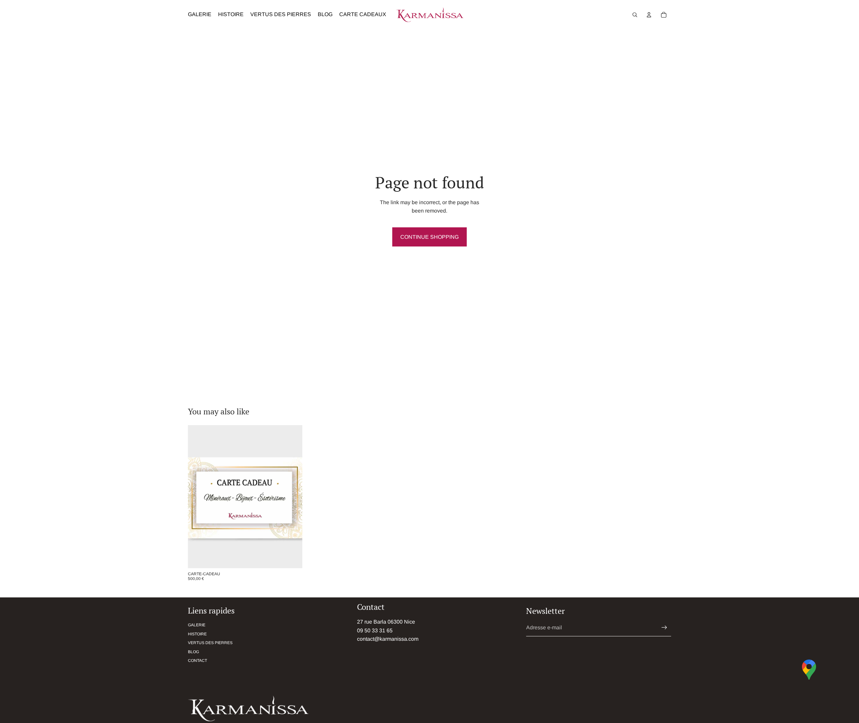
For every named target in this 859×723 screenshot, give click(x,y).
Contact (197, 660)
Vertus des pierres (210, 642)
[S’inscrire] (664, 627)
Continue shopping (429, 237)
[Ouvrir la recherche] (634, 14)
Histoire (197, 634)
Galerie (196, 625)
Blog (193, 651)
